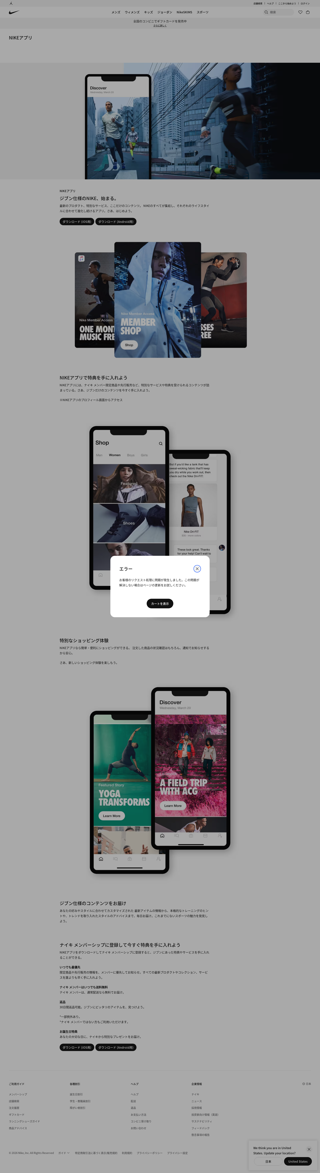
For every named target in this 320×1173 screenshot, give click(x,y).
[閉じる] (197, 568)
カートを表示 (160, 603)
